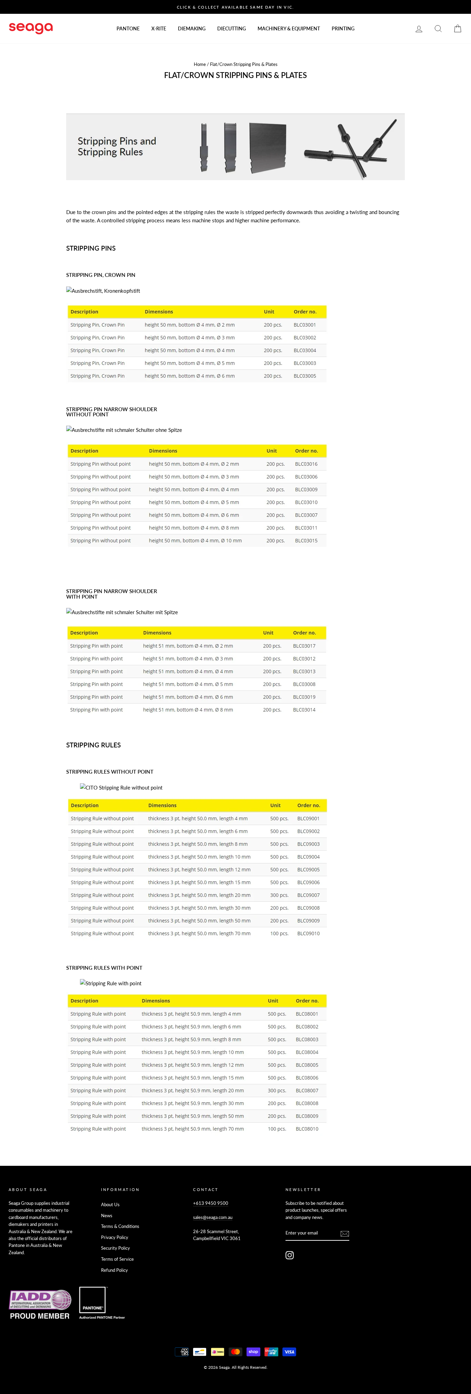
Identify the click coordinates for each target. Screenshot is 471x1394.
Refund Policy (114, 1270)
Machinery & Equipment (289, 28)
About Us (110, 1204)
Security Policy (115, 1248)
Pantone (128, 28)
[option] (235, 6)
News (106, 1215)
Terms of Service (117, 1259)
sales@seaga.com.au (212, 1217)
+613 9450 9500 (210, 1203)
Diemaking (192, 28)
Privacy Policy (114, 1237)
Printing (343, 28)
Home (200, 64)
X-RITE (158, 28)
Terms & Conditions (120, 1226)
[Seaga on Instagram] (289, 1255)
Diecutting (231, 28)
